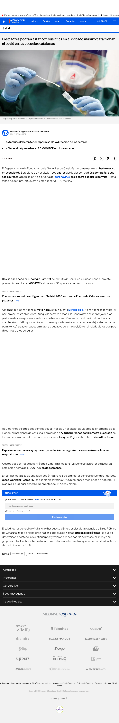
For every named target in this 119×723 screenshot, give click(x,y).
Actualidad (9, 569)
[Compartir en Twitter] (101, 158)
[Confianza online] (59, 712)
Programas (9, 577)
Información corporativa (21, 683)
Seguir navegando (14, 593)
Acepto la (18, 511)
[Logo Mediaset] (59, 615)
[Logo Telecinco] (59, 628)
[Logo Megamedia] (61, 698)
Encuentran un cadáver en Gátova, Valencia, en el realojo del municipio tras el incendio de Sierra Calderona (50, 15)
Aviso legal (4, 683)
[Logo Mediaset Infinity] (23, 628)
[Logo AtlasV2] (22, 669)
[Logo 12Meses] (96, 659)
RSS (115, 683)
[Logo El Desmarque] (59, 639)
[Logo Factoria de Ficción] (96, 638)
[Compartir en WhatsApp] (94, 158)
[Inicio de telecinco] (4, 21)
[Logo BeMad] (96, 648)
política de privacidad (22, 511)
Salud (6, 28)
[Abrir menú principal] (114, 21)
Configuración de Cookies (64, 683)
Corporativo (10, 585)
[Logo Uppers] (22, 659)
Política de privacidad (42, 683)
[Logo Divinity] (22, 638)
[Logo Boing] (23, 648)
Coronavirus (42, 554)
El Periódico (75, 309)
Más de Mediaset (13, 601)
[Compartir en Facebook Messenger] (107, 158)
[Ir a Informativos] (17, 21)
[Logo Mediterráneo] (96, 669)
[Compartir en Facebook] (114, 158)
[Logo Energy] (59, 648)
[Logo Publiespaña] (59, 669)
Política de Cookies (85, 683)
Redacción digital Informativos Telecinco (29, 131)
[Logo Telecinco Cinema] (59, 659)
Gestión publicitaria (103, 683)
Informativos (17, 554)
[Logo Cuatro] (96, 628)
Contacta (60, 686)
